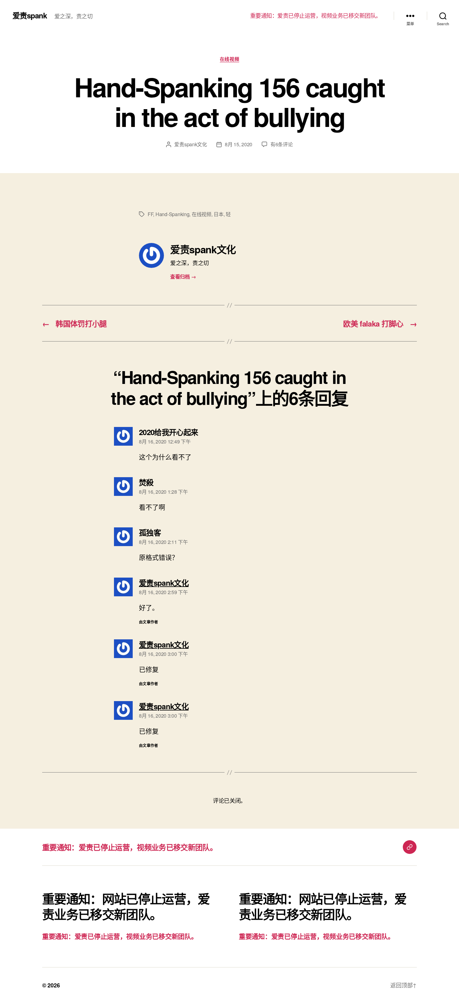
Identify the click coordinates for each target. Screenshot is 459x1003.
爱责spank (29, 15)
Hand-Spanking (172, 214)
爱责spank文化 (190, 144)
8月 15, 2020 (238, 144)
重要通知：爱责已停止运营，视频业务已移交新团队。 (315, 15)
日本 (218, 214)
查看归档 (183, 276)
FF (150, 214)
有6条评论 (281, 144)
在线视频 (229, 59)
